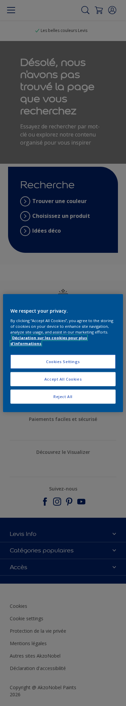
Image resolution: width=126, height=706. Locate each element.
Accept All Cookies (63, 378)
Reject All (63, 396)
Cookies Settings (63, 361)
